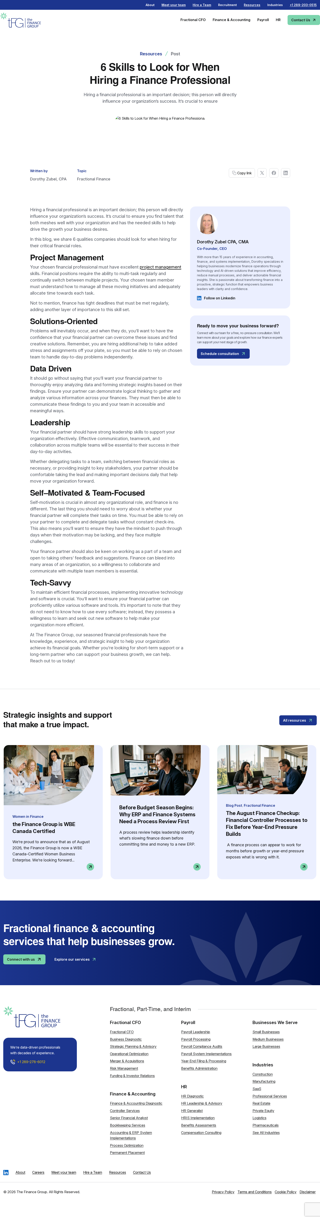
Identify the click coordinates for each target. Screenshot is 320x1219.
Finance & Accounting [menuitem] (231, 20)
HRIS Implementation (198, 1118)
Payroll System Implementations (206, 1054)
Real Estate (261, 1103)
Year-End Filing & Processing (203, 1061)
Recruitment (227, 5)
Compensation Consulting (201, 1132)
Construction (263, 1074)
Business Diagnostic (126, 1039)
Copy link (244, 173)
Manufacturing (264, 1081)
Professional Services (270, 1096)
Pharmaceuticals (266, 1125)
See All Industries (266, 1132)
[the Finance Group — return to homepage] (27, 20)
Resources (151, 54)
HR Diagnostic (192, 1096)
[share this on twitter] (262, 173)
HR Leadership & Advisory (201, 1103)
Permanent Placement (127, 1152)
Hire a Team (92, 1172)
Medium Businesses (268, 1039)
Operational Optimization (129, 1054)
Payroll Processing (196, 1039)
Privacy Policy (223, 1192)
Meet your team (63, 1172)
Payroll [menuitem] (263, 20)
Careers (38, 1172)
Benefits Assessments (198, 1125)
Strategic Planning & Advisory (133, 1046)
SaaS (257, 1089)
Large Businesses (266, 1046)
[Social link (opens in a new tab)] (5, 1172)
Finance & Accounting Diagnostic (136, 1103)
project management (160, 267)
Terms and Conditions (254, 1192)
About (150, 5)
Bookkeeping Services (127, 1125)
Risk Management (124, 1068)
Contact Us (142, 1172)
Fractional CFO (122, 1032)
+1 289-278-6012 (31, 1062)
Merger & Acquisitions (127, 1061)
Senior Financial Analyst (129, 1118)
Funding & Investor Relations (132, 1076)
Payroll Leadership (195, 1032)
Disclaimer (308, 1192)
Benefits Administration (199, 1068)
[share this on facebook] (273, 173)
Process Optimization (126, 1145)
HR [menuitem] (278, 20)
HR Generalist (192, 1110)
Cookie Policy (285, 1192)
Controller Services (125, 1110)
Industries (275, 5)
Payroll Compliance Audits (201, 1046)
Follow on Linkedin (216, 298)
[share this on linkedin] (285, 173)
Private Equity (263, 1110)
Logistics (259, 1118)
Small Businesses (266, 1032)
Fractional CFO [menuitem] (193, 20)
